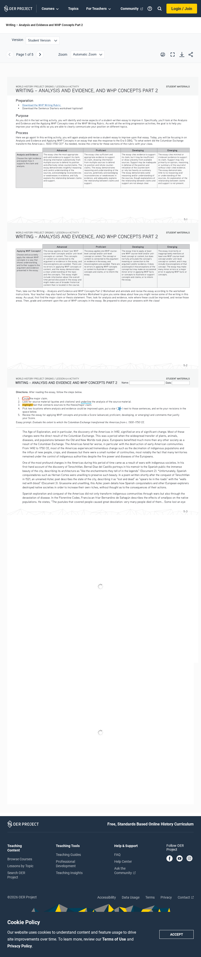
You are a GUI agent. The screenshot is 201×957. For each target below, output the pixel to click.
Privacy (166, 897)
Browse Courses (19, 859)
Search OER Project (16, 875)
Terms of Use (114, 939)
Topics (73, 9)
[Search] (160, 8)
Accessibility (106, 897)
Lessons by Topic (20, 866)
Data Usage (130, 897)
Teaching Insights (69, 873)
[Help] (150, 8)
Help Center (123, 861)
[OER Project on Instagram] (189, 858)
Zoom (62, 54)
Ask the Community (123, 870)
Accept (176, 934)
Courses (48, 9)
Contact (184, 897)
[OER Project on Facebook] (169, 858)
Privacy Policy (19, 946)
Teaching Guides (68, 855)
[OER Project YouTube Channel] (179, 858)
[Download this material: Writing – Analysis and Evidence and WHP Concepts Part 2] (181, 54)
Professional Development (66, 864)
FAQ (117, 855)
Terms (150, 897)
